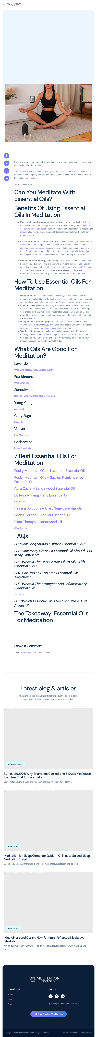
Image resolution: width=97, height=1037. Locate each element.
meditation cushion (49, 328)
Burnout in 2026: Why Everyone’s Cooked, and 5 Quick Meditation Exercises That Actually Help (47, 775)
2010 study (19, 594)
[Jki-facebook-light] (50, 996)
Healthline (18, 396)
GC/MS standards (22, 528)
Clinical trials (49, 396)
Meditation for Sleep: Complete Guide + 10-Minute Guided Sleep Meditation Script (47, 857)
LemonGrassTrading (23, 448)
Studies (29, 251)
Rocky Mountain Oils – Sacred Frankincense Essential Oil (48, 479)
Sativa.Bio (18, 422)
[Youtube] (63, 996)
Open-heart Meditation (33, 396)
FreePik (17, 435)
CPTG (17, 501)
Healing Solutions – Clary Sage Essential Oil (48, 508)
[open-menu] (92, 5)
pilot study (27, 370)
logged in (30, 652)
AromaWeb (19, 409)
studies (26, 383)
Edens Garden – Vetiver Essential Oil (42, 515)
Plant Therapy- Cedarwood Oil (38, 522)
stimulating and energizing (32, 248)
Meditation (13, 846)
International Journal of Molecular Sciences (73, 267)
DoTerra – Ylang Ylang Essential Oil (41, 495)
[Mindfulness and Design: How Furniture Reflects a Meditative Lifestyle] (48, 902)
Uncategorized (15, 764)
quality (23, 501)
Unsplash (18, 370)
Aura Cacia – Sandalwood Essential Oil (44, 488)
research (24, 232)
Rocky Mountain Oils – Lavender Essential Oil (49, 470)
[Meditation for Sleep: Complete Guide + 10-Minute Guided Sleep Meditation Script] (48, 820)
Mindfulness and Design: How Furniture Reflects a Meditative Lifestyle (44, 939)
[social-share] (6, 156)
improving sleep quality (42, 370)
